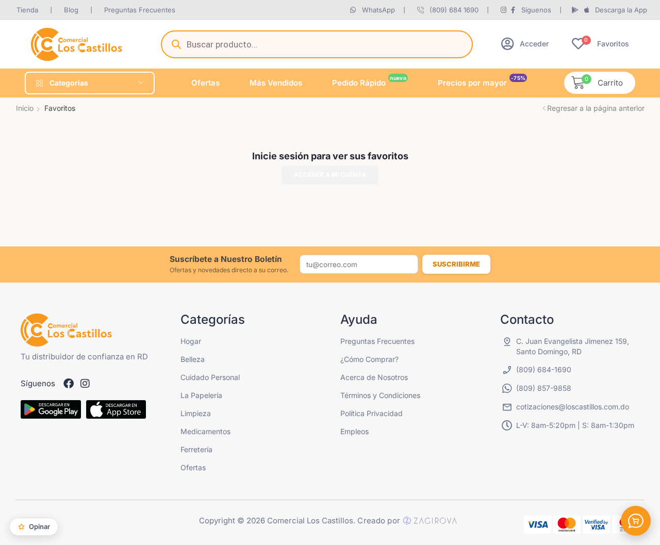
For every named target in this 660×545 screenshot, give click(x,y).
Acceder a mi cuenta (330, 174)
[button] (525, 43)
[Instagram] (85, 383)
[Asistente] (636, 521)
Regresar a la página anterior (596, 108)
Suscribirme (456, 264)
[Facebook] (68, 383)
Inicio (25, 108)
